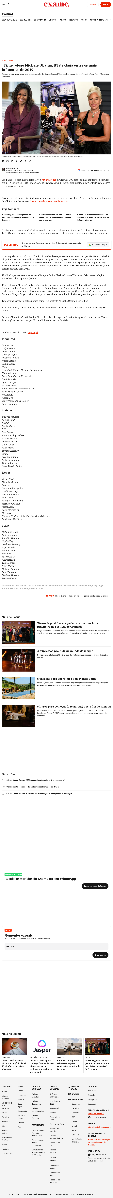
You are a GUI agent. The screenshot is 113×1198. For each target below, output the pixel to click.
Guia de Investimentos (38, 1109)
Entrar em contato (96, 1114)
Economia (6, 1121)
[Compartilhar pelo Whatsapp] (3, 161)
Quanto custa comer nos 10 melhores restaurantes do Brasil (32, 787)
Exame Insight (5, 1131)
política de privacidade (59, 1194)
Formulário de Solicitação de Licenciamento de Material (99, 1142)
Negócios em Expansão (55, 1181)
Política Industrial (54, 1151)
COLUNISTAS (7, 1153)
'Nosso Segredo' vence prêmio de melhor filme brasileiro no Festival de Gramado (18, 217)
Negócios (5, 1149)
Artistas (31, 585)
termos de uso (26, 1194)
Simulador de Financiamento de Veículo (38, 1152)
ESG (3, 1126)
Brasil (4, 1113)
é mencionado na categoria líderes (49, 201)
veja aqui (33, 332)
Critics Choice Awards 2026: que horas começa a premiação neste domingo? (39, 793)
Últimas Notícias (5, 1097)
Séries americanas (81, 585)
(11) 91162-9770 (99, 1117)
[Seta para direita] (107, 19)
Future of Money (21, 1116)
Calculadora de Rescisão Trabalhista (38, 1133)
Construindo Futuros (55, 1118)
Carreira (5, 1117)
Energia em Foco (57, 1124)
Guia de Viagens (9, 20)
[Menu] (3, 5)
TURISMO (62, 20)
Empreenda (77, 1135)
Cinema (67, 585)
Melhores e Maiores (54, 1167)
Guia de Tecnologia (36, 1102)
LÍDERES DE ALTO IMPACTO (7, 1105)
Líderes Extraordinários (56, 1137)
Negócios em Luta (55, 1144)
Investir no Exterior (54, 1130)
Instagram (92, 1099)
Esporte (21, 1099)
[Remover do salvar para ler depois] (29, 161)
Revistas (24, 588)
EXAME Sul (54, 1108)
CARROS (84, 20)
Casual (7, 14)
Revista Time (36, 588)
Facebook (92, 1104)
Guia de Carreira (35, 1116)
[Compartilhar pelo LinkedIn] (12, 161)
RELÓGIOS (73, 20)
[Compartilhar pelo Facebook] (7, 161)
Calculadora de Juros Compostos (38, 1142)
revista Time (48, 179)
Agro (74, 1130)
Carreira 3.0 (77, 1108)
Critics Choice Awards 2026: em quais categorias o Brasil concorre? (35, 780)
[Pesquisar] (9, 5)
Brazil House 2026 (55, 1102)
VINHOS (52, 20)
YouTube (92, 1091)
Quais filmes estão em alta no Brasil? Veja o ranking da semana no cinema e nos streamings (55, 217)
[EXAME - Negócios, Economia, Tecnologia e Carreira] (56, 4)
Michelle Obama (10, 588)
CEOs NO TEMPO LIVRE (99, 20)
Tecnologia (22, 1111)
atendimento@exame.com (99, 1127)
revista (75, 1094)
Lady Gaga (97, 585)
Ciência (21, 1122)
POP (19, 1127)
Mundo (20, 1086)
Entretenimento (53, 585)
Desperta (75, 1113)
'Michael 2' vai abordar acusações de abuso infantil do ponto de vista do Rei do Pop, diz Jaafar (92, 217)
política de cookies (40, 1194)
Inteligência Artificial (7, 1138)
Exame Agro (20, 1105)
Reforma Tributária (54, 1095)
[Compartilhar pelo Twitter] (20, 161)
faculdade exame (76, 1087)
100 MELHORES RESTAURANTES (33, 20)
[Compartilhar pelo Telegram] (16, 161)
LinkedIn (91, 1095)
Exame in (76, 1104)
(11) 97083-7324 (99, 1155)
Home (4, 61)
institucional (13, 1194)
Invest (4, 1144)
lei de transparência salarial (81, 1194)
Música (40, 585)
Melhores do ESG (55, 1174)
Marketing (22, 1095)
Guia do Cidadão (35, 1095)
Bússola (53, 1113)
